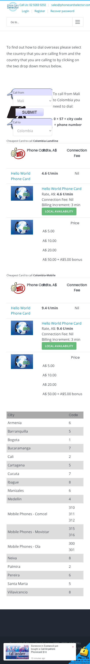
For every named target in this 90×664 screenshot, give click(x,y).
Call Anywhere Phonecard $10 (43, 650)
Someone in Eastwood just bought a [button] (44, 649)
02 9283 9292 (37, 5)
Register (40, 11)
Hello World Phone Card (61, 188)
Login (25, 11)
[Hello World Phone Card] (22, 188)
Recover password (62, 11)
